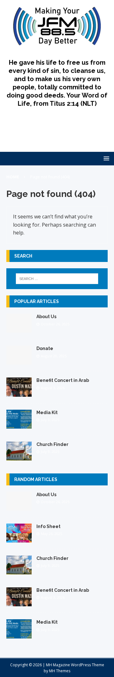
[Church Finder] (19, 457)
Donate (44, 348)
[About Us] (19, 329)
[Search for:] (57, 278)
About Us (46, 316)
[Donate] (19, 361)
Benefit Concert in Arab (62, 380)
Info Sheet (48, 526)
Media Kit (47, 412)
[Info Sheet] (19, 539)
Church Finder (52, 444)
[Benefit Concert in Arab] (19, 393)
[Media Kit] (19, 425)
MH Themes (59, 671)
